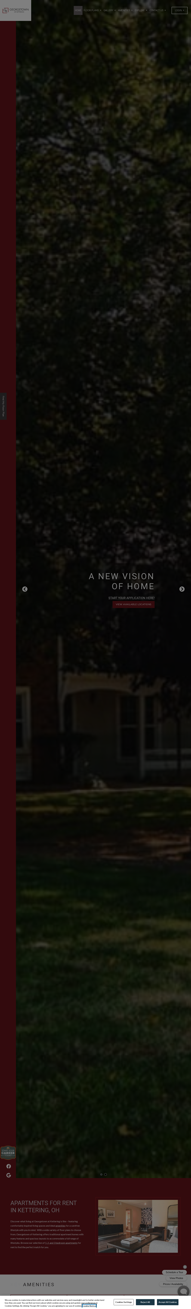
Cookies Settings (123, 1302)
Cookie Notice (89, 1306)
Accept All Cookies (168, 1302)
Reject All (145, 1302)
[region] (95, 1302)
